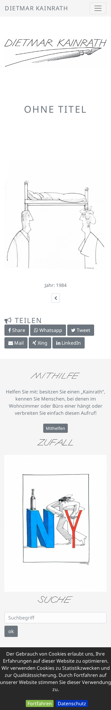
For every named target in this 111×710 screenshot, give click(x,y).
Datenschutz (72, 703)
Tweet (82, 330)
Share (18, 330)
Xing (41, 343)
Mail (18, 343)
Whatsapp (50, 330)
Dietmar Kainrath (36, 8)
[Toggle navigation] (98, 8)
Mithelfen (55, 428)
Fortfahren (40, 703)
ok (11, 631)
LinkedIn (70, 343)
